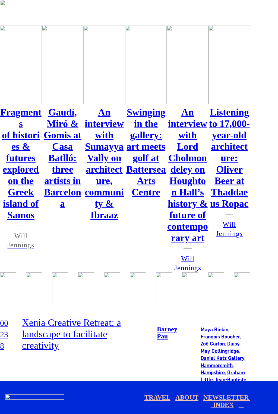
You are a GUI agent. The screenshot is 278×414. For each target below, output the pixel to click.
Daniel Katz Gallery (222, 358)
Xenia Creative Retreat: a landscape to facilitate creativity (71, 334)
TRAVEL (157, 397)
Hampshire (213, 372)
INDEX (223, 404)
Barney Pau (167, 333)
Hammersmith (217, 365)
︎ (241, 404)
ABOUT (186, 397)
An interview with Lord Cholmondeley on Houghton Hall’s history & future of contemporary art (187, 175)
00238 (4, 334)
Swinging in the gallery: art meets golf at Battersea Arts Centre (146, 152)
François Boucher (220, 336)
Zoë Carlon (213, 343)
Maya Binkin (214, 329)
